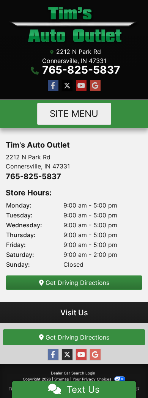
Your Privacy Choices (92, 379)
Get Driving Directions (76, 282)
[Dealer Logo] (74, 25)
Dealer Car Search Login (73, 373)
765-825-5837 (81, 69)
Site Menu (74, 113)
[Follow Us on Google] (95, 85)
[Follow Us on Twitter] (67, 85)
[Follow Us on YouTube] (81, 85)
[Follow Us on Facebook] (53, 85)
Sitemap (61, 379)
